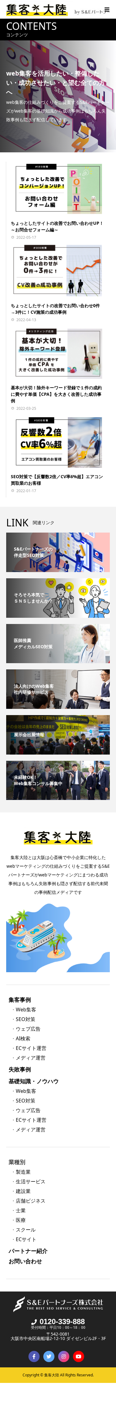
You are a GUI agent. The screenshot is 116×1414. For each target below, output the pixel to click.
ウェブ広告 (28, 1028)
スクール (26, 1229)
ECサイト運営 (31, 1048)
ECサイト (26, 1239)
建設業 (23, 1191)
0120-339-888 (62, 1321)
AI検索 (23, 1038)
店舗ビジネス (30, 1200)
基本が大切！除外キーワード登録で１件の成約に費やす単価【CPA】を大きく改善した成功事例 (56, 394)
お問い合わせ (25, 1261)
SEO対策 (25, 1019)
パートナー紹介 (28, 1251)
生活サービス (30, 1181)
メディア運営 (30, 1057)
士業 (21, 1210)
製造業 (23, 1171)
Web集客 (26, 1009)
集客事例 (20, 999)
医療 (21, 1220)
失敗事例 (20, 1069)
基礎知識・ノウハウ (34, 1081)
